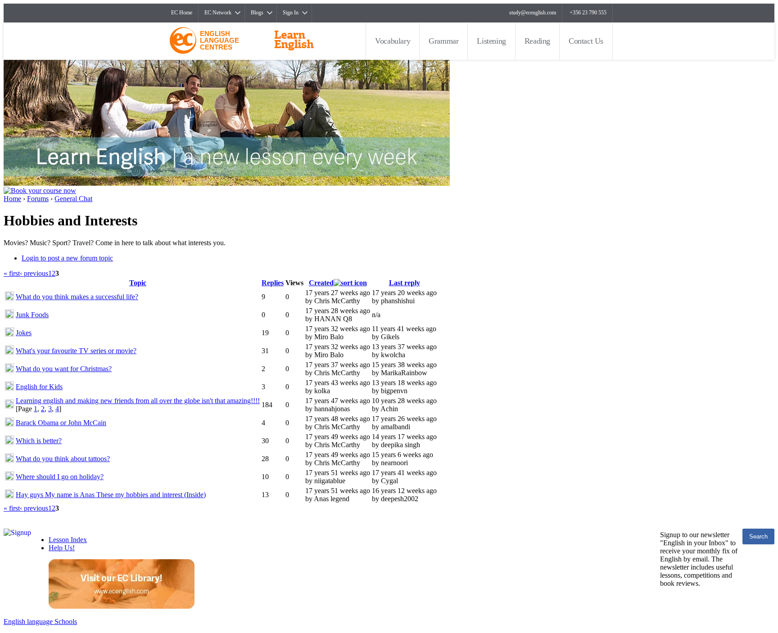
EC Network (217, 12)
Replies (273, 283)
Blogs (257, 12)
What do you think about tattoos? (63, 458)
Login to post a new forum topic (67, 258)
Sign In (291, 12)
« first (12, 273)
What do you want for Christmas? (64, 369)
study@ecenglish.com (532, 12)
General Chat (73, 198)
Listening (491, 40)
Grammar (443, 40)
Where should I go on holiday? (60, 476)
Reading (537, 40)
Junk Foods (32, 315)
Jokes (24, 333)
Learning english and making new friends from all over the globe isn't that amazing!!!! (138, 400)
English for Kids (39, 387)
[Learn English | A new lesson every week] (227, 183)
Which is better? (39, 440)
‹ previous (34, 273)
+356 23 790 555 (588, 12)
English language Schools (40, 621)
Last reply (404, 283)
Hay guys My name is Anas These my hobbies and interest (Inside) (111, 494)
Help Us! (62, 548)
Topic (137, 283)
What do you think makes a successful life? (77, 297)
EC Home (181, 12)
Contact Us (586, 40)
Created (321, 283)
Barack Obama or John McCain (61, 422)
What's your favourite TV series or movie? (76, 351)
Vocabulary (392, 40)
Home (12, 198)
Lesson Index (68, 539)
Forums (38, 198)
